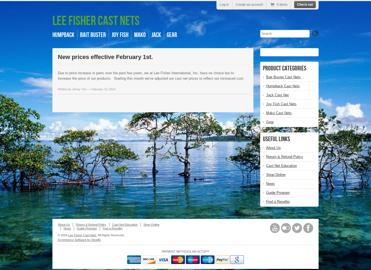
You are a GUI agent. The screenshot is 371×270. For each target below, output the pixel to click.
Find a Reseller (278, 202)
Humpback (63, 35)
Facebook (308, 228)
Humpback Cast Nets (283, 86)
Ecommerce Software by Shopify (79, 239)
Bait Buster (93, 35)
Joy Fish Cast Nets (281, 104)
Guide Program (278, 193)
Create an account (249, 5)
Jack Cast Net (277, 95)
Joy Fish (120, 35)
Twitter (297, 228)
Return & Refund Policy (284, 157)
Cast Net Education (281, 166)
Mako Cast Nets (279, 113)
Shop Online (275, 175)
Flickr (286, 228)
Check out (305, 5)
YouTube (275, 228)
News (270, 184)
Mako (140, 35)
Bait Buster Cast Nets (283, 77)
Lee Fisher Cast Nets (96, 21)
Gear (172, 35)
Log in (224, 5)
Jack (156, 35)
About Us (273, 148)
